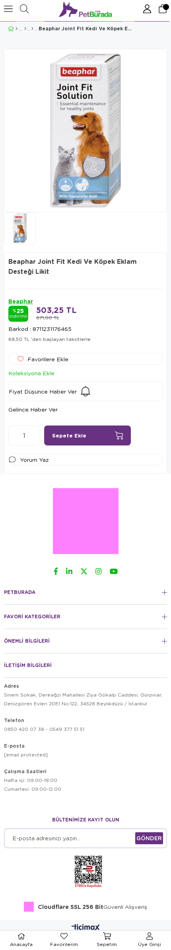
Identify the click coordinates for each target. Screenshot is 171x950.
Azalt (14, 435)
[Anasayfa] (16, 29)
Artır (34, 435)
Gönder (149, 838)
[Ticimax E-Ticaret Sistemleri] (86, 928)
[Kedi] (25, 29)
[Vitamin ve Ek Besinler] (32, 29)
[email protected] (26, 755)
